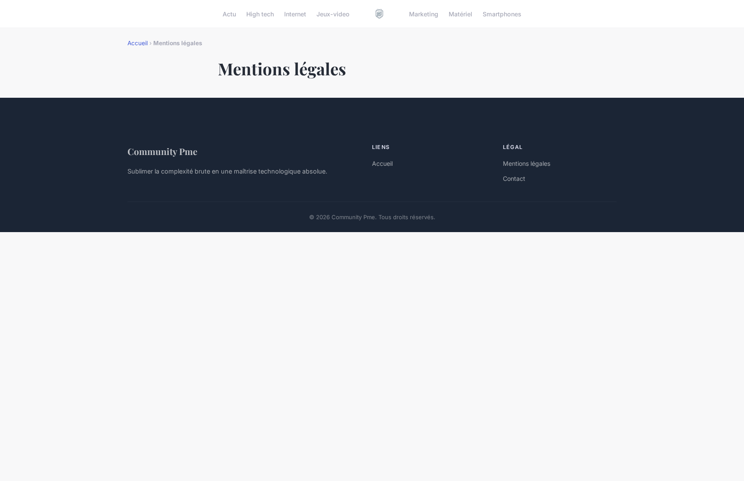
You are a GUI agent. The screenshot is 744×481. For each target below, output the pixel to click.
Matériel (460, 13)
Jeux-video (333, 13)
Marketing (423, 13)
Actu (229, 13)
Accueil (137, 43)
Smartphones (502, 13)
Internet (295, 13)
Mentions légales (526, 163)
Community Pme (162, 151)
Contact (514, 178)
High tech (260, 13)
